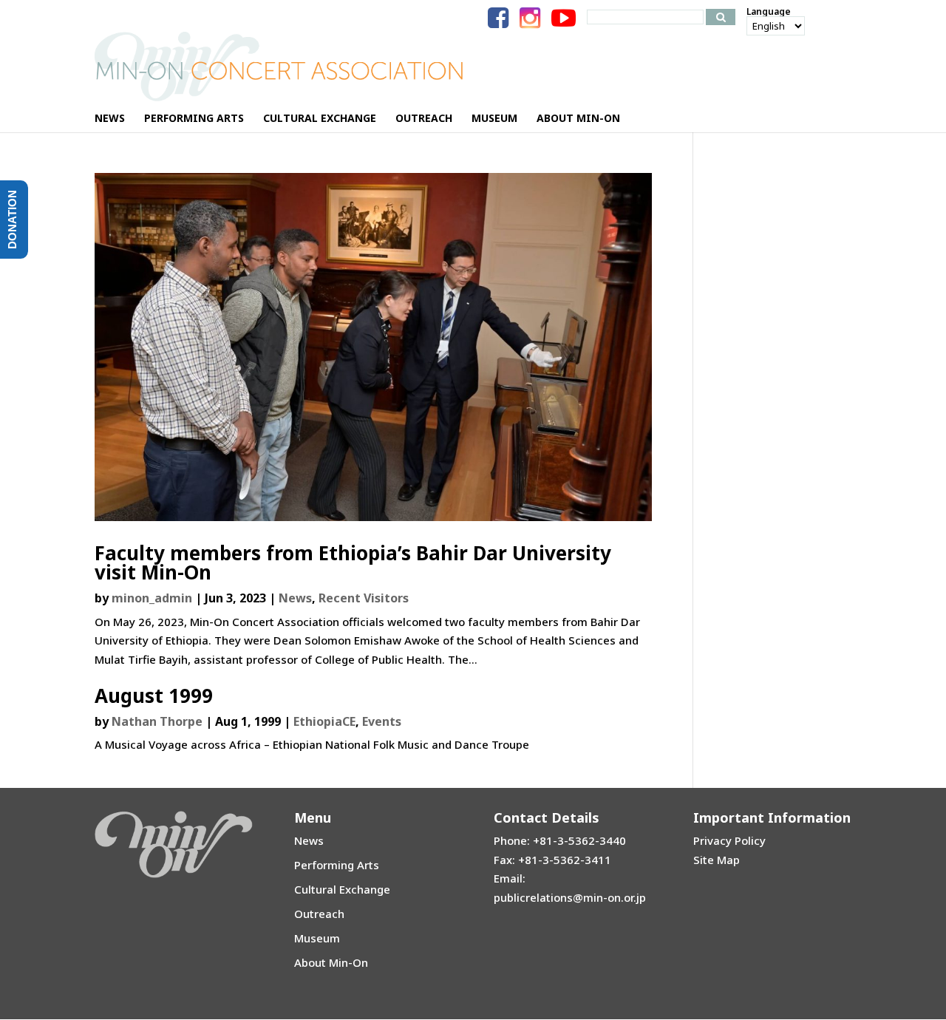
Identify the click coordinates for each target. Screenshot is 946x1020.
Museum (317, 938)
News (295, 598)
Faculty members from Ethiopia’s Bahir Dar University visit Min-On (353, 562)
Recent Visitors (364, 598)
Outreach (319, 913)
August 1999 (154, 695)
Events (381, 721)
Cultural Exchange (342, 889)
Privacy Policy (729, 840)
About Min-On (331, 962)
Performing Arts (336, 864)
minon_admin (152, 598)
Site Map (716, 859)
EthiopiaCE (324, 721)
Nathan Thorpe (157, 721)
